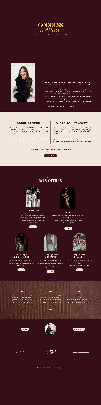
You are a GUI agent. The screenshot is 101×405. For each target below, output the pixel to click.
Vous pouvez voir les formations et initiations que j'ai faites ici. (59, 106)
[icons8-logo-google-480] (20, 352)
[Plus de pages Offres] (52, 34)
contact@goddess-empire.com (81, 352)
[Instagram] (17, 352)
